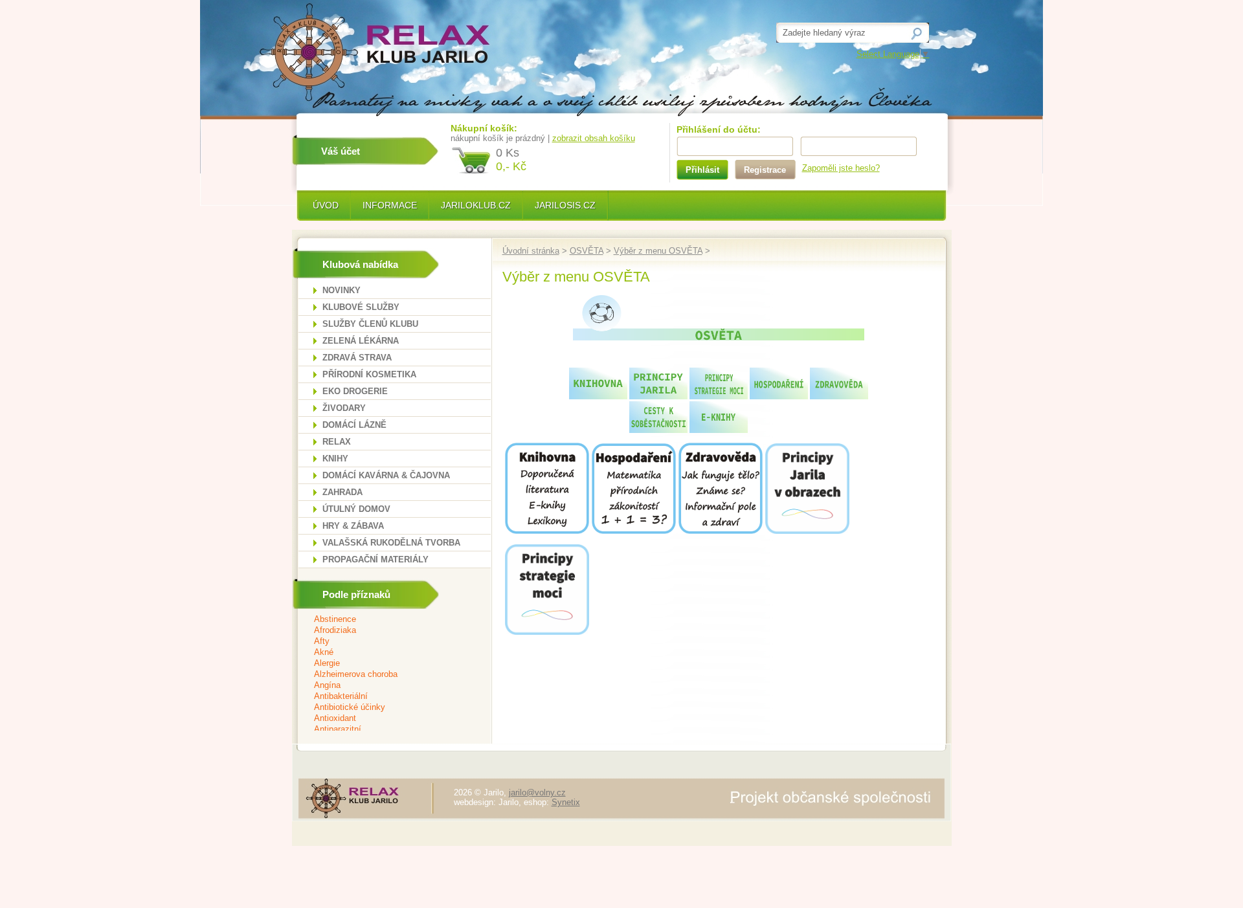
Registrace (765, 170)
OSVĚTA (586, 251)
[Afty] (386, 641)
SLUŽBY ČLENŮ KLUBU (370, 324)
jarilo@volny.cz (537, 792)
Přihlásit (702, 170)
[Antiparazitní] (386, 729)
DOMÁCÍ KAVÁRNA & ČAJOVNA (386, 475)
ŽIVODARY (344, 408)
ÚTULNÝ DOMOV (356, 509)
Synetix (566, 802)
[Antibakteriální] (386, 696)
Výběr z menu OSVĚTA (658, 251)
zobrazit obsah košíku (593, 138)
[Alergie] (386, 663)
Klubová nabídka (360, 264)
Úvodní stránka (530, 251)
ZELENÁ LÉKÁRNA (360, 341)
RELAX (336, 442)
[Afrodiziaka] (386, 630)
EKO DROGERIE (355, 391)
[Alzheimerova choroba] (386, 674)
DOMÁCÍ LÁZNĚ (354, 425)
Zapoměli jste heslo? (841, 168)
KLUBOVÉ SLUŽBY (360, 307)
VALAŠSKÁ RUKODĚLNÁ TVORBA (391, 543)
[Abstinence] (386, 619)
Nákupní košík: (484, 128)
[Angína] (386, 685)
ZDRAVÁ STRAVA (357, 357)
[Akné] (386, 652)
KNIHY (335, 458)
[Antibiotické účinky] (386, 707)
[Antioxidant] (386, 718)
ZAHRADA (342, 492)
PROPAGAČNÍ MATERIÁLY (375, 559)
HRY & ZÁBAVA (353, 526)
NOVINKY (341, 290)
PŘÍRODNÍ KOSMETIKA (369, 374)
